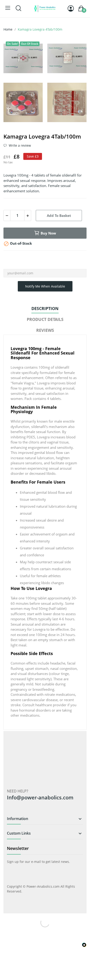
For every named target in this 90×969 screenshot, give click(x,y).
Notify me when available (45, 286)
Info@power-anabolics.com (40, 797)
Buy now (48, 233)
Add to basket (59, 215)
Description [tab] (45, 308)
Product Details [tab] (45, 319)
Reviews (45, 330)
